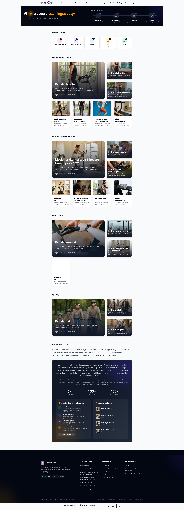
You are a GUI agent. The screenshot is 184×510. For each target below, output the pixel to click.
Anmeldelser (61, 3)
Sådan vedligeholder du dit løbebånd (121, 121)
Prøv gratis (111, 506)
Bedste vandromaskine (118, 231)
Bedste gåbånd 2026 (117, 73)
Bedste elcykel (114, 310)
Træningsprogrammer (132, 3)
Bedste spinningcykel (117, 152)
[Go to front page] (47, 2)
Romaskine (57, 215)
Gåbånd (67, 57)
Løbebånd (57, 57)
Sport (112, 3)
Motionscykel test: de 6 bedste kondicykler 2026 (77, 161)
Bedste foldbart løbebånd (119, 92)
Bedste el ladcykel (116, 329)
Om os (127, 465)
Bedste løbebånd (67, 84)
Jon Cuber (62, 94)
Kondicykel (71, 136)
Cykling (119, 3)
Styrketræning (88, 3)
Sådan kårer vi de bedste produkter (133, 470)
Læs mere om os (65, 434)
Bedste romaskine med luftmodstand (118, 249)
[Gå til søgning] (142, 3)
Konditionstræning (74, 3)
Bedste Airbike (100, 198)
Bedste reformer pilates (87, 489)
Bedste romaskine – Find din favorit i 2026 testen (88, 473)
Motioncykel (58, 136)
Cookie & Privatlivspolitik (133, 474)
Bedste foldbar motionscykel (114, 170)
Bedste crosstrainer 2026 (87, 485)
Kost (105, 471)
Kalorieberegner (101, 3)
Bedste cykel (64, 321)
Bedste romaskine (68, 242)
